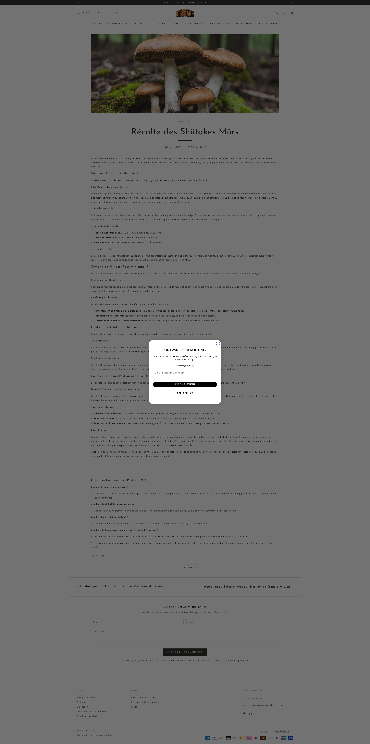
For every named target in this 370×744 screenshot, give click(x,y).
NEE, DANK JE (185, 393)
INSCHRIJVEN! (185, 384)
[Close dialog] (218, 343)
